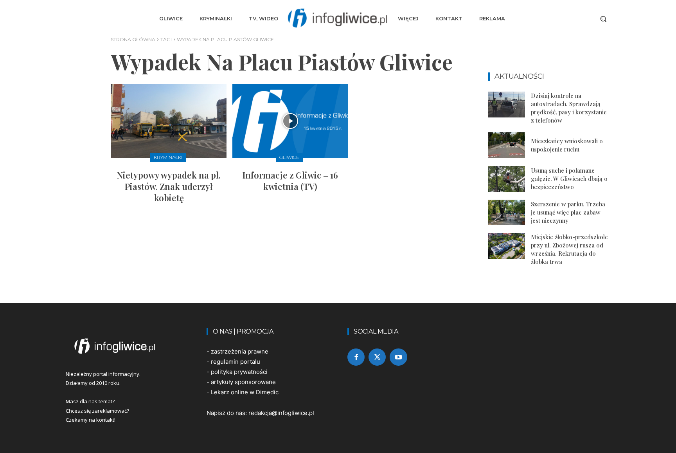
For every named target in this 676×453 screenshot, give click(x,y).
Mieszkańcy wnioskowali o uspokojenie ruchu (567, 145)
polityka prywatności (239, 371)
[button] (603, 19)
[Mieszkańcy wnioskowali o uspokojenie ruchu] (506, 145)
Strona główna (133, 39)
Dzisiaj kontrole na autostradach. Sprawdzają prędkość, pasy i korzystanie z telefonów (569, 108)
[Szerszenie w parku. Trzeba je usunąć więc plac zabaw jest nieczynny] (506, 213)
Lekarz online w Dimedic (245, 392)
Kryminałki (168, 157)
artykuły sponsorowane (243, 382)
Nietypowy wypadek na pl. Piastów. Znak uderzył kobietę (169, 186)
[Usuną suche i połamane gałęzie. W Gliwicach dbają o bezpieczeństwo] (506, 179)
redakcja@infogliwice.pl (281, 413)
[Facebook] (356, 357)
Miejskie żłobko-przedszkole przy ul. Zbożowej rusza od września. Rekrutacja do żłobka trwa (569, 249)
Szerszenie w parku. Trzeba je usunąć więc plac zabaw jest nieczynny (568, 212)
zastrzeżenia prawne (239, 351)
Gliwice (289, 157)
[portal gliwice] (127, 346)
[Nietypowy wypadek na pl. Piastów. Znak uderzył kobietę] (169, 121)
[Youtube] (398, 357)
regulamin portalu (235, 361)
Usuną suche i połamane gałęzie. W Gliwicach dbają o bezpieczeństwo (569, 178)
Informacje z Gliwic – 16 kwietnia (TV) (290, 180)
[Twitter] (377, 357)
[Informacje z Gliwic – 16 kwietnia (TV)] (290, 121)
